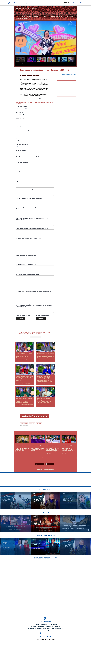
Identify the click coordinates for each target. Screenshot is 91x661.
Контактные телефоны (21, 150)
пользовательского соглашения (25, 333)
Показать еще (35, 411)
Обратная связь (47, 628)
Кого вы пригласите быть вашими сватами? (26, 255)
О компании (36, 624)
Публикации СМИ (48, 630)
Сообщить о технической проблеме (69, 74)
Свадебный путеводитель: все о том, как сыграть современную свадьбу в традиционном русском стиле (34, 415)
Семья (22, 427)
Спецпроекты (44, 624)
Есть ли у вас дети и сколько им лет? (24, 189)
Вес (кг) (37, 156)
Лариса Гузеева (32, 423)
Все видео (57, 626)
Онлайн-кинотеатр (52, 624)
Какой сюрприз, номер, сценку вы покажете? (26, 264)
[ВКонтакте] (23, 75)
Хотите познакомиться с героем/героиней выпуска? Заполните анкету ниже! (33, 98)
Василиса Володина (24, 423)
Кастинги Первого (50, 626)
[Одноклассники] (29, 75)
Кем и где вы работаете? (21, 171)
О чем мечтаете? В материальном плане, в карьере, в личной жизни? (32, 228)
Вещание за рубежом (46, 632)
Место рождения (20, 118)
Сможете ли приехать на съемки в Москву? (26, 136)
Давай (25, 8)
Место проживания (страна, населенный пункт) (27, 130)
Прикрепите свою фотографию (23, 315)
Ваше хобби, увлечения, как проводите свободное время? (29, 198)
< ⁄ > (35, 75)
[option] (20, 60)
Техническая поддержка (57, 628)
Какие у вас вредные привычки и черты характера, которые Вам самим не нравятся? (33, 207)
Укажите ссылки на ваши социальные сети (25, 323)
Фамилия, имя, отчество (21, 106)
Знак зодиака (19, 124)
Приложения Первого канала (37, 626)
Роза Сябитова (39, 423)
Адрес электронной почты (22, 144)
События (41, 630)
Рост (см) (18, 156)
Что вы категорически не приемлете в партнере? (27, 283)
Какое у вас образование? (22, 162)
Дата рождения (19, 112)
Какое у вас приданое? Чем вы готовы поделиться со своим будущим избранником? (32, 180)
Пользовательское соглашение (35, 628)
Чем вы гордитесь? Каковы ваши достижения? (26, 246)
